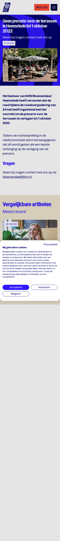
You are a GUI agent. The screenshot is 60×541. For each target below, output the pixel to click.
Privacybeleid (51, 244)
